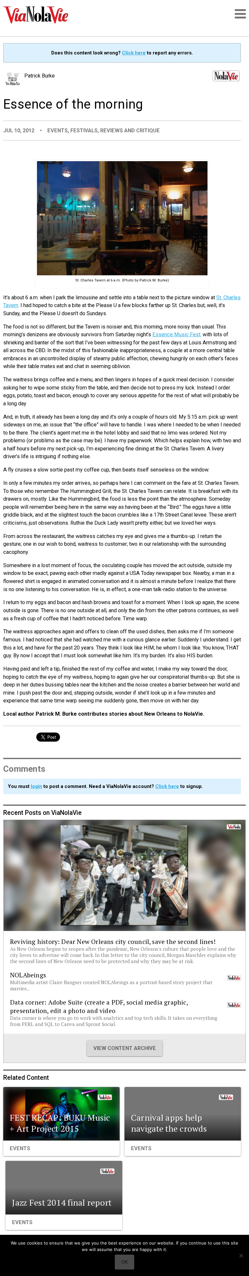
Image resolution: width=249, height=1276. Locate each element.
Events (57, 130)
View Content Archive (124, 1048)
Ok (124, 1262)
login (36, 786)
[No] (241, 1255)
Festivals (84, 130)
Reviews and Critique (130, 130)
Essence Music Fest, (176, 334)
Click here (134, 53)
